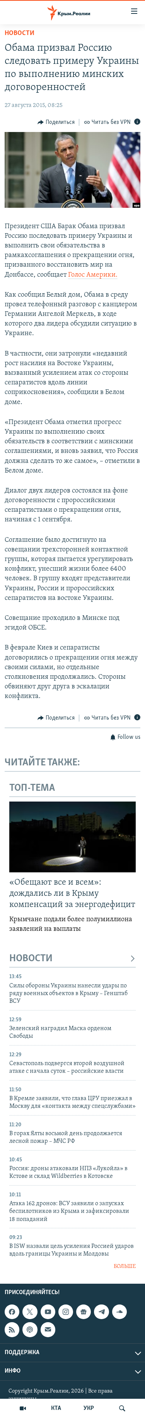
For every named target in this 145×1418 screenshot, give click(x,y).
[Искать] (122, 1408)
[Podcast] (29, 1330)
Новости (19, 33)
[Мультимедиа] (22, 1408)
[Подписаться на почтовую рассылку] (48, 1330)
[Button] (56, 122)
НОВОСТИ (31, 959)
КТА (56, 1408)
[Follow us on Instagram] (65, 1311)
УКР (89, 1408)
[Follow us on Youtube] (48, 1311)
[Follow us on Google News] (83, 1311)
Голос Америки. (93, 275)
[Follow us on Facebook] (12, 1311)
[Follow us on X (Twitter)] (29, 1311)
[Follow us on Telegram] (101, 1311)
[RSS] (12, 1330)
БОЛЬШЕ (125, 1266)
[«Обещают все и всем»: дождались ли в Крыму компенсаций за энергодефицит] (72, 837)
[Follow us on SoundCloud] (119, 1311)
